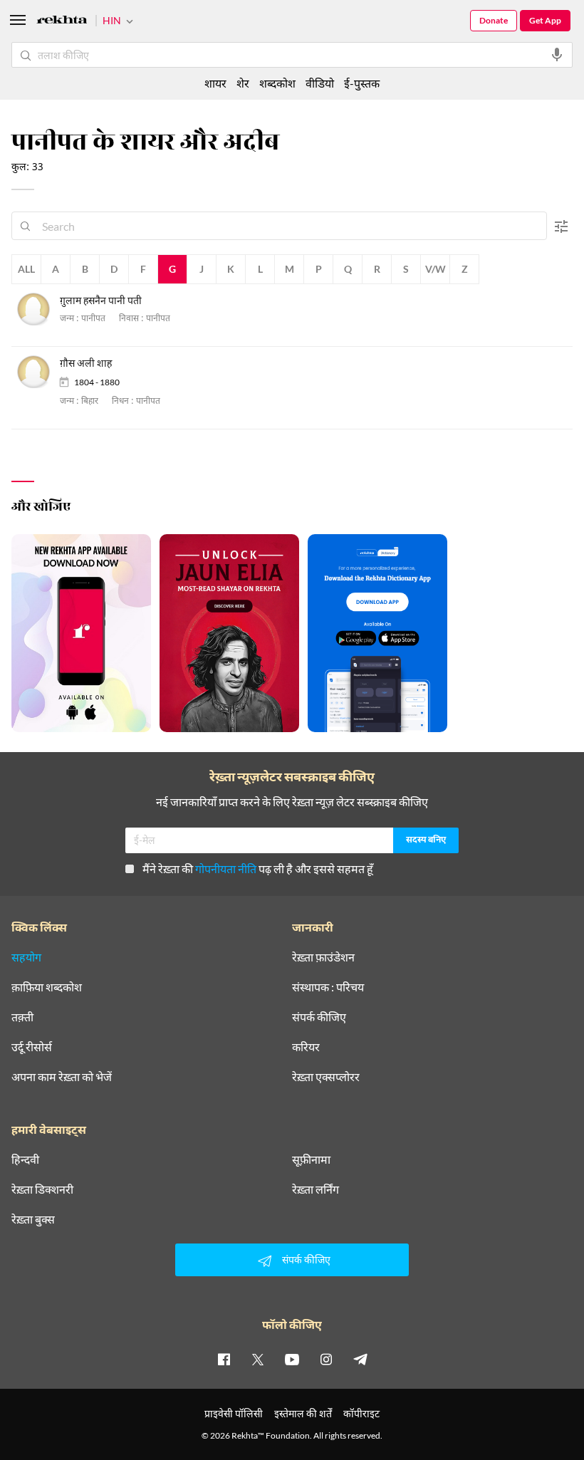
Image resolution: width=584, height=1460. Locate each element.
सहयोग (26, 957)
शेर (242, 83)
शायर (215, 83)
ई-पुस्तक (362, 83)
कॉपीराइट (361, 1413)
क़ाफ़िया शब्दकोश (46, 987)
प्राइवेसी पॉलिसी (233, 1413)
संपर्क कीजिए (319, 1017)
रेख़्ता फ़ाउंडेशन (323, 957)
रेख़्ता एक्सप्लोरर (326, 1077)
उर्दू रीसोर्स (31, 1047)
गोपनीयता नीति (225, 868)
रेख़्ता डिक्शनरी (42, 1189)
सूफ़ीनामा (311, 1159)
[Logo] (62, 22)
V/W (435, 269)
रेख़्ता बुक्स (33, 1219)
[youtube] (292, 1358)
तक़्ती (22, 1017)
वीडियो (320, 83)
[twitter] (257, 1358)
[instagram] (326, 1358)
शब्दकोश (277, 83)
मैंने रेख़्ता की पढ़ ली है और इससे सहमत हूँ (257, 868)
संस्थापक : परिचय (328, 987)
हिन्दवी (25, 1159)
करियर (306, 1047)
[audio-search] (557, 55)
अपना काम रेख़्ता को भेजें (61, 1077)
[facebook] (223, 1358)
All (26, 269)
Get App (545, 20)
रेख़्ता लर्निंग (315, 1189)
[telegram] (360, 1358)
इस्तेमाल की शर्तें (303, 1413)
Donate (493, 20)
